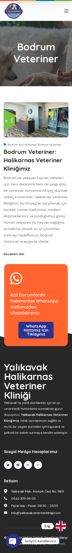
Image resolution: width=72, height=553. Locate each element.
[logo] (14, 10)
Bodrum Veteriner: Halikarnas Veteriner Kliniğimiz (33, 160)
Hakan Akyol (56, 543)
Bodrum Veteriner (49, 144)
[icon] (8, 465)
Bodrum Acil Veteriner (22, 144)
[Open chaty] (13, 541)
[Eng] (60, 526)
